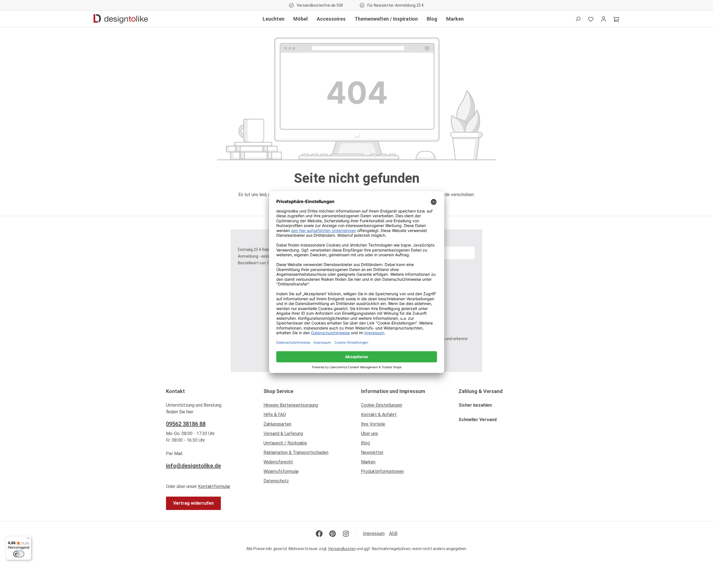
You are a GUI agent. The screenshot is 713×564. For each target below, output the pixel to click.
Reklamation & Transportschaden (295, 452)
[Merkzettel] (591, 19)
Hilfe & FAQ (274, 414)
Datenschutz (276, 481)
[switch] (18, 554)
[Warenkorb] (616, 19)
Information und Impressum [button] (393, 391)
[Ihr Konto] (603, 19)
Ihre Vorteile (373, 424)
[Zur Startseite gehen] (121, 19)
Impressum (374, 533)
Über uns (369, 433)
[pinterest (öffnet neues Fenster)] (332, 533)
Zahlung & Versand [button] (480, 391)
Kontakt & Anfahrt (379, 414)
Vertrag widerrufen (193, 503)
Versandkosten (342, 548)
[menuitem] (307, 406)
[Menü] (28, 539)
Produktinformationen (382, 471)
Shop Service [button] (278, 391)
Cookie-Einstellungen (381, 405)
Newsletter (372, 452)
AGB (393, 533)
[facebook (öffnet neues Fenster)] (319, 533)
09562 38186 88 (186, 424)
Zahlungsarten (277, 424)
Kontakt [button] (175, 391)
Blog (365, 443)
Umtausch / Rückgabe (285, 443)
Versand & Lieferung (283, 433)
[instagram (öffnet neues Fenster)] (346, 533)
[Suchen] (578, 19)
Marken (368, 462)
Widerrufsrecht (278, 462)
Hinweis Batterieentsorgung (290, 405)
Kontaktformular (214, 486)
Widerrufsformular (281, 471)
